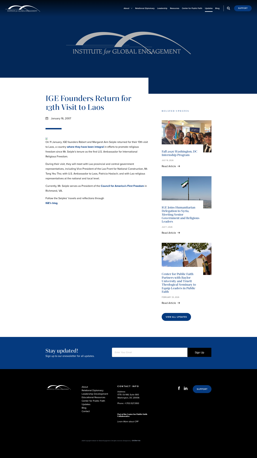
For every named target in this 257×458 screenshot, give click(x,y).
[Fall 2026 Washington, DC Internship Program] (186, 136)
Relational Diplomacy (145, 8)
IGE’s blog (52, 203)
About (126, 8)
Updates (209, 8)
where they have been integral (86, 147)
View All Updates (176, 316)
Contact (86, 411)
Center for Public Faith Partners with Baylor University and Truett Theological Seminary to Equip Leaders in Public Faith (179, 283)
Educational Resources (93, 397)
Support (243, 8)
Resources (174, 8)
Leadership (162, 8)
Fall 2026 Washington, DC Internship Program (179, 153)
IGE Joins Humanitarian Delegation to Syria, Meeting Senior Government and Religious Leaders (180, 214)
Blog (217, 8)
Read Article (169, 166)
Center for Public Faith (192, 8)
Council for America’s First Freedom (122, 186)
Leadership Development (95, 394)
